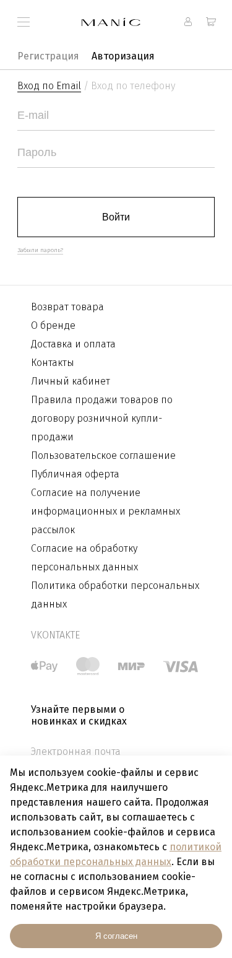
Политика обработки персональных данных (115, 595)
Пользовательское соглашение (103, 455)
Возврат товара (67, 307)
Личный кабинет (70, 381)
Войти (116, 217)
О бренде (53, 325)
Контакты (52, 362)
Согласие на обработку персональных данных (84, 557)
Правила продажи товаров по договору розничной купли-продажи (102, 418)
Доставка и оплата (73, 344)
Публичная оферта (75, 474)
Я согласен (116, 936)
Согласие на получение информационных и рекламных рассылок (105, 511)
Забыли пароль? (40, 250)
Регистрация (48, 56)
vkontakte (55, 635)
